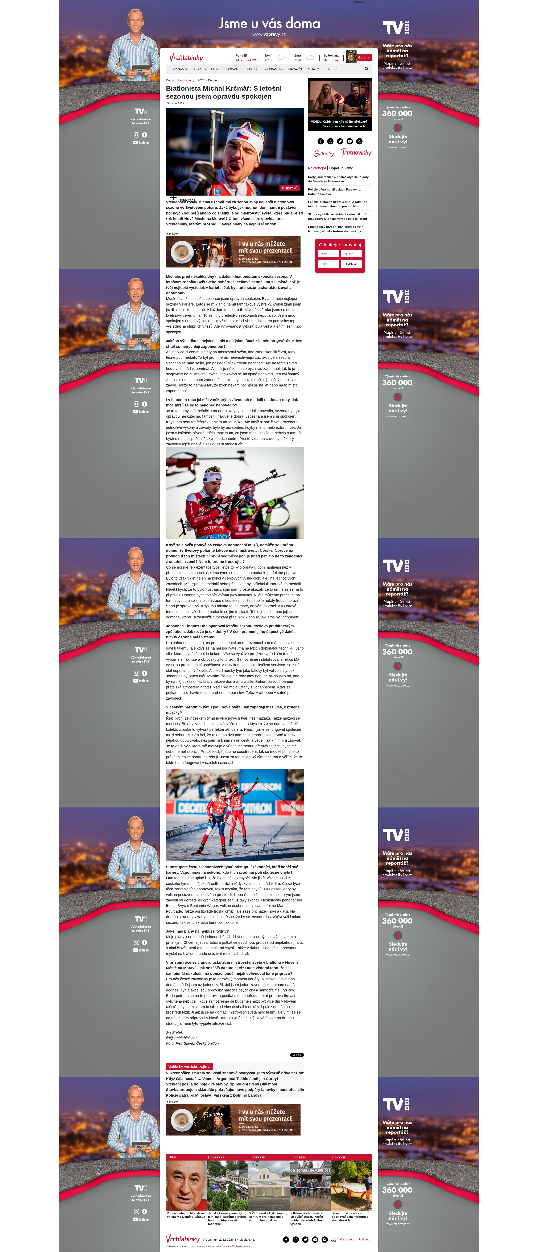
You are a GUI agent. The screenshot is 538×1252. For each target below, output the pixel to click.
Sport (198, 69)
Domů (170, 80)
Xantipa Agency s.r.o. (243, 1246)
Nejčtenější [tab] (317, 168)
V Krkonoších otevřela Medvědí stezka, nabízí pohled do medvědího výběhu (306, 1218)
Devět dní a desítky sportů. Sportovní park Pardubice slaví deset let (351, 1216)
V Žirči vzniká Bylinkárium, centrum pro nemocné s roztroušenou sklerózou (268, 1216)
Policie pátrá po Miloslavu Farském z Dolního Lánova (213, 1095)
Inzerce (332, 69)
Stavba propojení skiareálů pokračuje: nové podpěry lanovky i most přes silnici (235, 1090)
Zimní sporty (186, 80)
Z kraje (340, 1157)
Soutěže (253, 69)
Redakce (314, 69)
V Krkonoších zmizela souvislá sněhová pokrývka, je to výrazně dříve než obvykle (235, 1073)
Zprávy (179, 69)
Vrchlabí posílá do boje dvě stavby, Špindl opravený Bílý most (221, 1084)
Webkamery (274, 69)
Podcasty (233, 69)
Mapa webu (347, 1239)
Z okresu (217, 1157)
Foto (215, 69)
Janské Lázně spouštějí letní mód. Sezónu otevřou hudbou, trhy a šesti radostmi (227, 1218)
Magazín (363, 57)
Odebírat (351, 264)
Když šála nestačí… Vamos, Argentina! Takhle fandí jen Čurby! (222, 1079)
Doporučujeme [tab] (341, 168)
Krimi (172, 1157)
